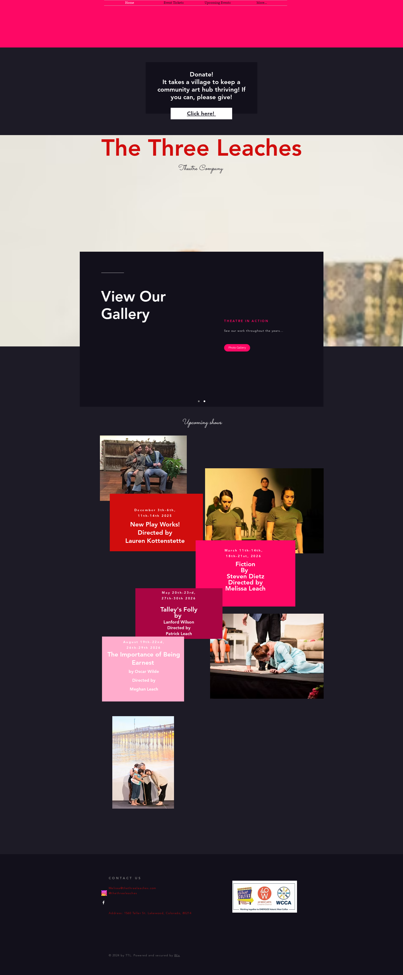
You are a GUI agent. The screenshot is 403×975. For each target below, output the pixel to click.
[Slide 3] (204, 401)
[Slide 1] (199, 401)
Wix (177, 955)
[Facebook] (103, 902)
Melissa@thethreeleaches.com (132, 888)
